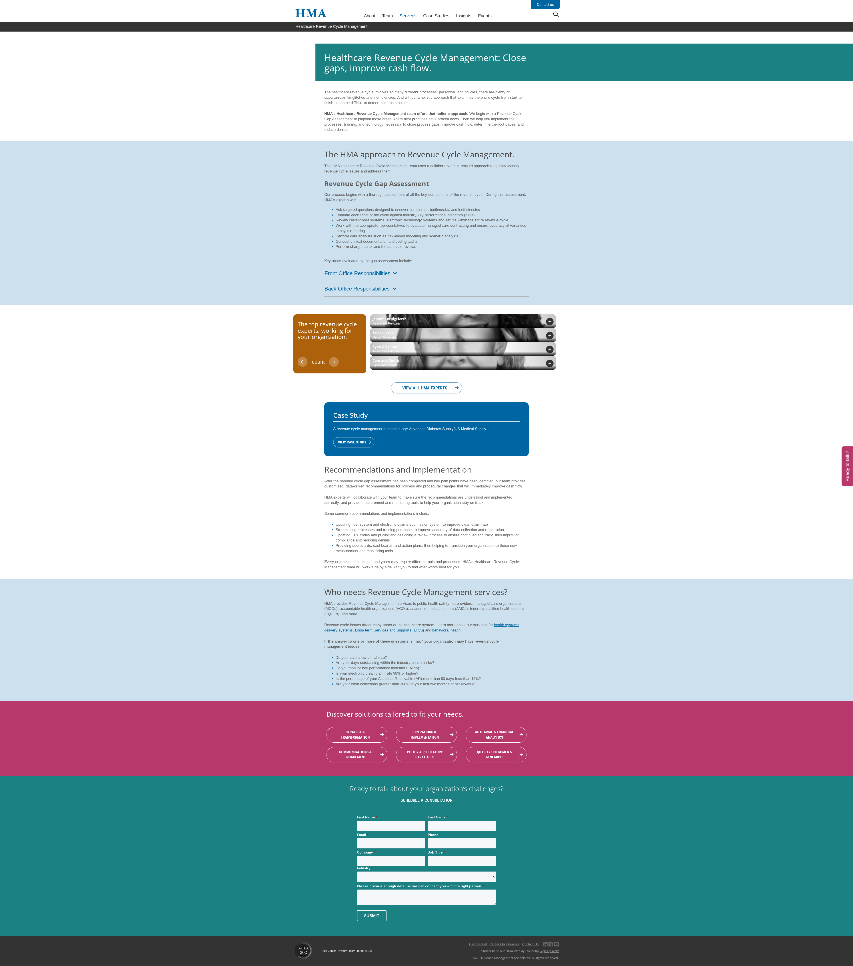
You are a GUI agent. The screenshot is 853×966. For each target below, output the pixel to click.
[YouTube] (556, 944)
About (369, 15)
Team (387, 15)
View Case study (352, 442)
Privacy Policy (346, 950)
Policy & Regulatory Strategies (425, 755)
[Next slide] (334, 362)
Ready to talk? (847, 466)
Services (408, 15)
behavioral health (446, 630)
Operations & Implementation (425, 735)
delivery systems (338, 630)
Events (485, 15)
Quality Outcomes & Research (494, 755)
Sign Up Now (549, 951)
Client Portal (478, 944)
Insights (463, 15)
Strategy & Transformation (355, 735)
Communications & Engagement (355, 755)
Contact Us (530, 944)
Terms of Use (365, 950)
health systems (506, 625)
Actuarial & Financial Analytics (494, 735)
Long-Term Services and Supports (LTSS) (389, 630)
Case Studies (436, 15)
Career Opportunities (504, 944)
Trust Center (328, 950)
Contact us (545, 4)
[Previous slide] (302, 362)
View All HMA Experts (424, 388)
